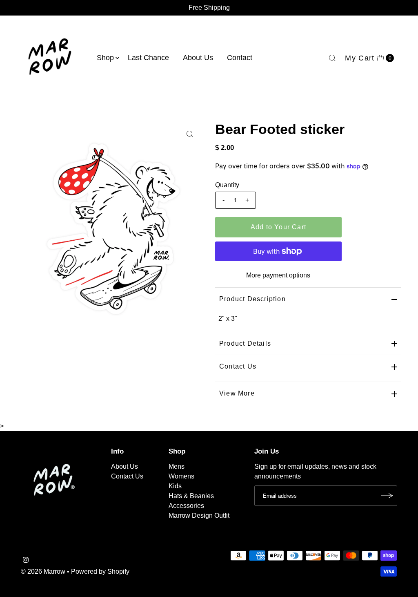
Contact (239, 58)
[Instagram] (26, 561)
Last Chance (148, 58)
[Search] (332, 58)
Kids (175, 486)
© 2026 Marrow (43, 571)
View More (237, 393)
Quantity (227, 184)
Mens (177, 466)
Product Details (245, 343)
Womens (181, 476)
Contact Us (237, 366)
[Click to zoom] (190, 134)
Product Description (252, 298)
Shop (105, 58)
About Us (198, 58)
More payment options (278, 275)
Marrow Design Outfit (199, 515)
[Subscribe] (387, 495)
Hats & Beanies (191, 495)
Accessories (186, 505)
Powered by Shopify (100, 571)
